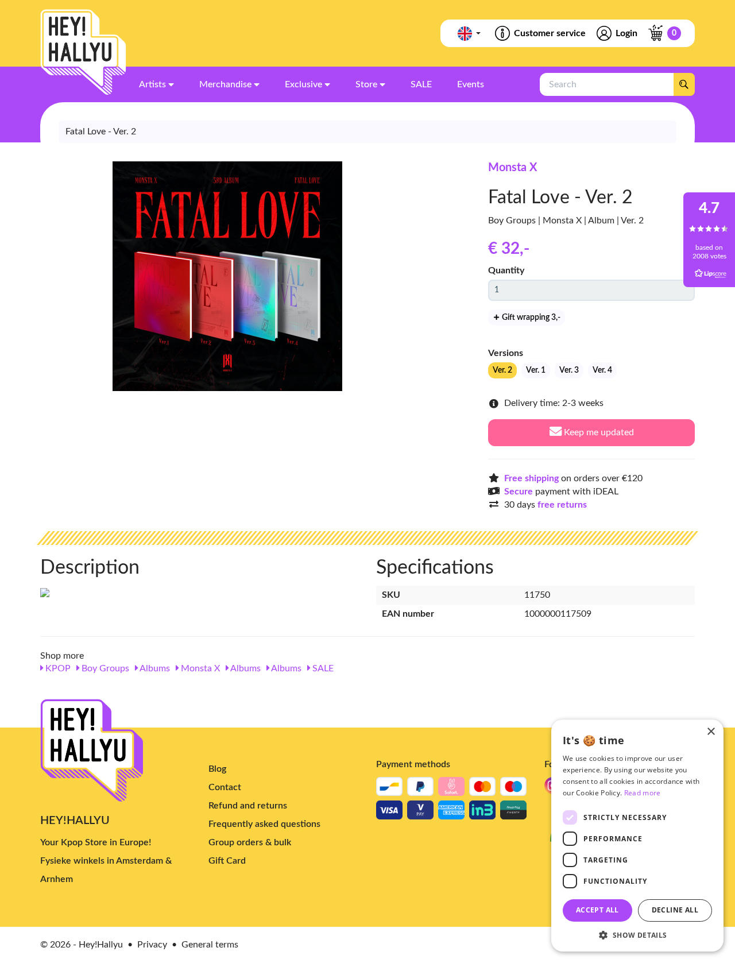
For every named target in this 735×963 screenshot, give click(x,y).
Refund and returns (247, 805)
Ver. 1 (536, 370)
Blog (217, 769)
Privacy (152, 944)
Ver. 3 (569, 370)
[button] (637, 934)
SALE (322, 668)
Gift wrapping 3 (530, 318)
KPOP (57, 668)
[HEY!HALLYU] (83, 52)
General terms (209, 944)
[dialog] (637, 836)
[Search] (684, 84)
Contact (224, 787)
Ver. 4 (602, 370)
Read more (642, 793)
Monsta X (512, 167)
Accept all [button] (597, 910)
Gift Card (227, 860)
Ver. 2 (502, 370)
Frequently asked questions (264, 824)
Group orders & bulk (249, 842)
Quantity (506, 270)
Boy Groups (104, 668)
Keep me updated (598, 432)
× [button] (710, 732)
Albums (154, 668)
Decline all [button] (675, 910)
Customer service (550, 33)
